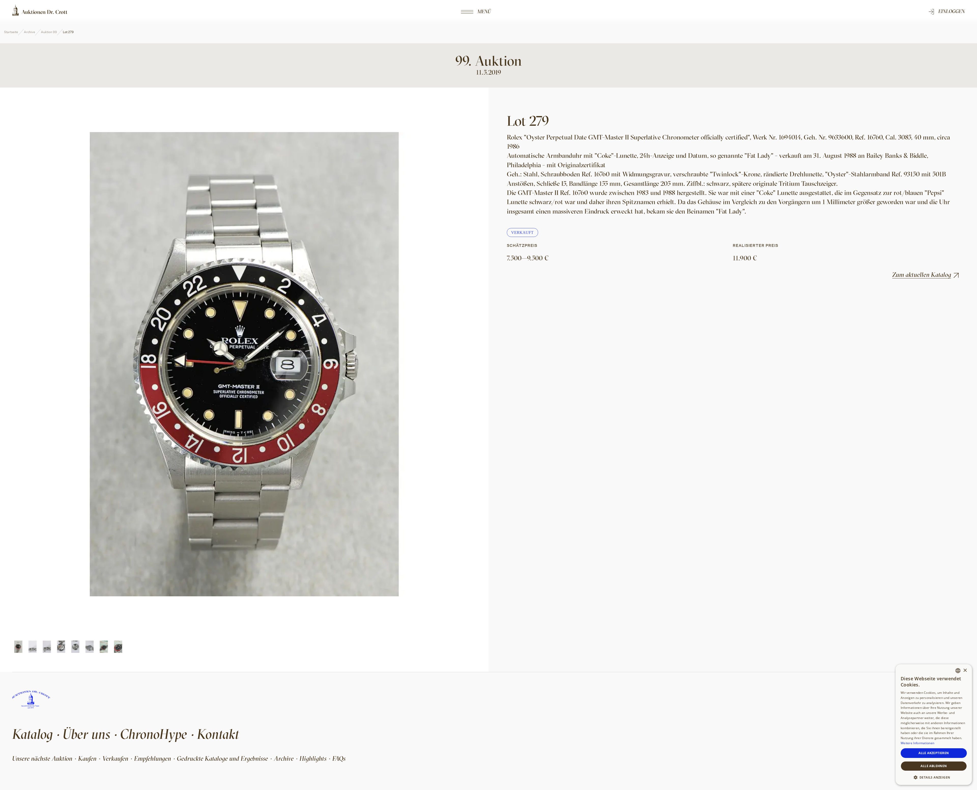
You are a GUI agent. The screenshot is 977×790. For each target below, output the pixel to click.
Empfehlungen (152, 758)
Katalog (32, 734)
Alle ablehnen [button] (934, 766)
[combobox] (957, 670)
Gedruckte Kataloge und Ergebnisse (222, 758)
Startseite (11, 32)
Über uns (86, 734)
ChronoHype (153, 734)
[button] (934, 777)
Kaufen (87, 758)
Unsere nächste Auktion (42, 758)
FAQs (339, 758)
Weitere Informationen (917, 743)
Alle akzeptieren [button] (933, 753)
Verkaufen (115, 758)
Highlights (312, 758)
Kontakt (218, 734)
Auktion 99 (49, 32)
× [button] (965, 670)
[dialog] (934, 724)
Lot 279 (68, 32)
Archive (29, 32)
